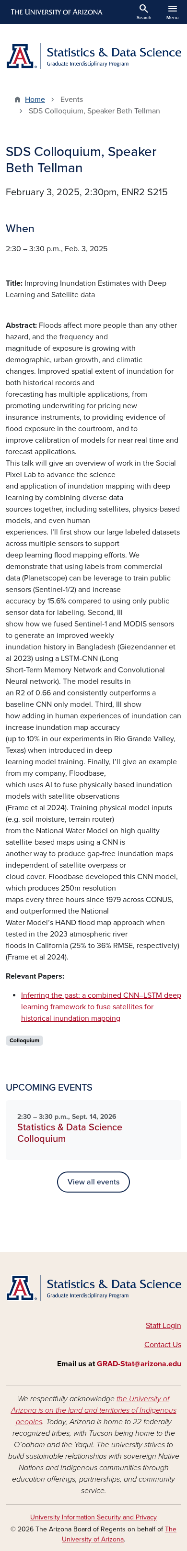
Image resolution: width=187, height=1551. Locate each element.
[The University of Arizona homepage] (56, 12)
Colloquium (24, 1040)
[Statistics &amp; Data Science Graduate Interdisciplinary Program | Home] (93, 56)
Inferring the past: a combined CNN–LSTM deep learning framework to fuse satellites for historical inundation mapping (101, 1007)
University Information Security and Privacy (93, 1517)
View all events (93, 1182)
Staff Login (163, 1325)
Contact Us (162, 1345)
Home (35, 99)
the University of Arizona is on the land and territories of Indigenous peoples (93, 1410)
